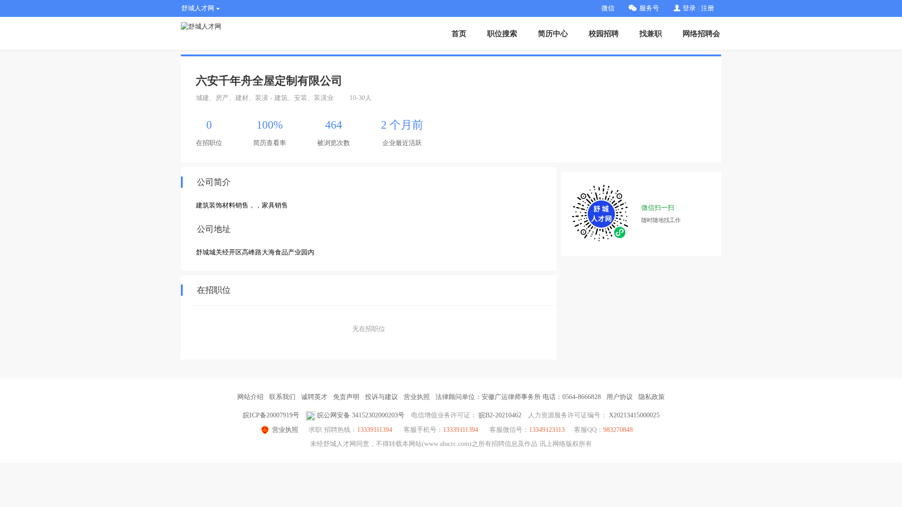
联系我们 (282, 396)
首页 (459, 34)
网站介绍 (250, 396)
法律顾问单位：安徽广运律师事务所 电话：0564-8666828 (518, 396)
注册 (707, 8)
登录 (689, 8)
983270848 (618, 429)
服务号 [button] (649, 8)
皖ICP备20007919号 (271, 415)
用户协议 (620, 396)
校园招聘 (604, 34)
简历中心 (553, 34)
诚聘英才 (314, 396)
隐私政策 (651, 396)
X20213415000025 (634, 415)
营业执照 (417, 396)
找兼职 (650, 34)
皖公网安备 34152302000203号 (360, 415)
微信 (607, 8)
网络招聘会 (701, 34)
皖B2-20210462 (500, 415)
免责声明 (346, 396)
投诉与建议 (381, 396)
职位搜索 (502, 34)
